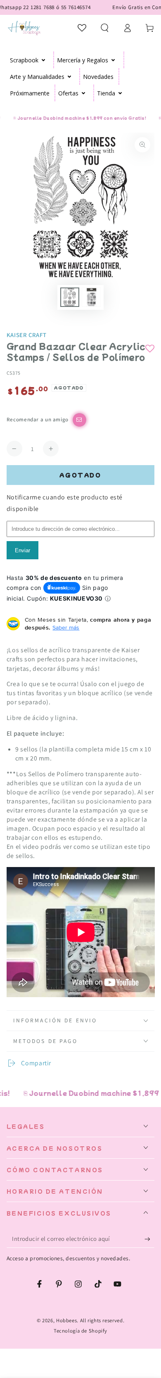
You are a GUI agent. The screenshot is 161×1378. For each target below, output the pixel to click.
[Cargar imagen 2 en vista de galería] (91, 297)
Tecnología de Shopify (80, 1330)
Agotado (80, 475)
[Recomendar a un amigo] (79, 420)
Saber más (65, 627)
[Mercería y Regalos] (113, 60)
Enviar (22, 550)
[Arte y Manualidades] (69, 76)
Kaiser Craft (27, 335)
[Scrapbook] (43, 60)
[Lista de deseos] (82, 27)
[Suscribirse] (149, 1239)
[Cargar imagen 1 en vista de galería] (69, 297)
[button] (104, 27)
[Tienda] (120, 93)
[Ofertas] (83, 93)
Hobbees (66, 1320)
